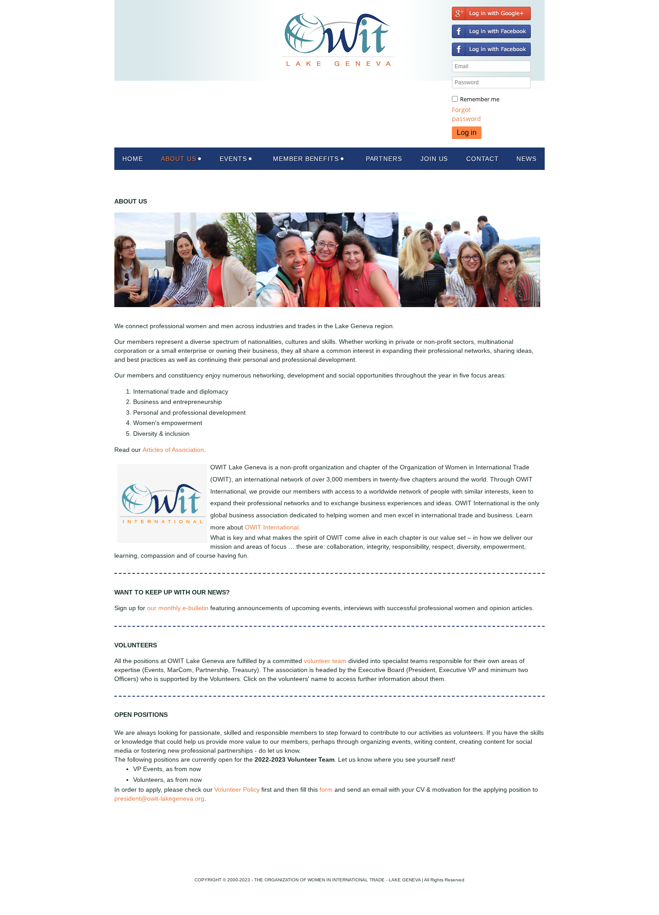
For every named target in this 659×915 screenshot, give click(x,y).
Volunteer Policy (237, 789)
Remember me (479, 99)
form (326, 789)
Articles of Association (173, 449)
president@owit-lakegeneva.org (159, 798)
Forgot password (466, 114)
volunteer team (325, 660)
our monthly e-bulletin (177, 607)
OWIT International (272, 527)
